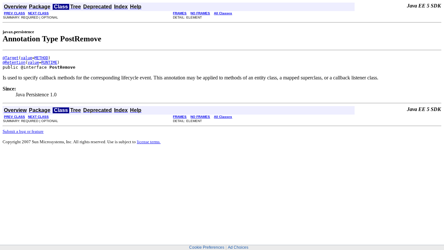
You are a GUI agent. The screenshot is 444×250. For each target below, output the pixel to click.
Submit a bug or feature (23, 131)
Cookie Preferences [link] (206, 247)
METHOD (41, 58)
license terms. (149, 141)
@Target (11, 58)
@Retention (14, 62)
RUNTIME (49, 62)
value (26, 58)
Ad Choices (238, 247)
